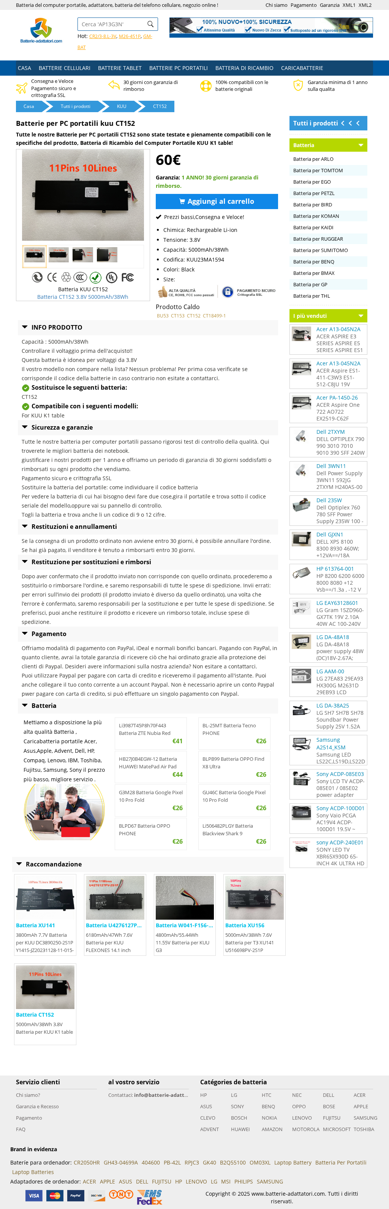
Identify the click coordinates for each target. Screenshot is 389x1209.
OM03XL (260, 1162)
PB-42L (172, 1162)
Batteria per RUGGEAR (318, 238)
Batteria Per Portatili (341, 1162)
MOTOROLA (304, 1129)
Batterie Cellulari (64, 67)
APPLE (361, 1106)
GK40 (209, 1162)
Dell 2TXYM (330, 431)
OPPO (299, 1106)
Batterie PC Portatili (178, 67)
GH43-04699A (121, 1162)
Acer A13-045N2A (338, 329)
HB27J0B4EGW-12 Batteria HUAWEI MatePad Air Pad (148, 762)
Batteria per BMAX (314, 273)
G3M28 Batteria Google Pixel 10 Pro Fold (151, 796)
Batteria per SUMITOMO (320, 250)
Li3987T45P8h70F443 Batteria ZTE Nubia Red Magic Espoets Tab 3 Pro (146, 729)
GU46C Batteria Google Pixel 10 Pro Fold (234, 796)
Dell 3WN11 (331, 466)
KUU (122, 106)
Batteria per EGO (312, 181)
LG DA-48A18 (332, 637)
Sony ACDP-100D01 (340, 808)
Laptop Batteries (33, 1172)
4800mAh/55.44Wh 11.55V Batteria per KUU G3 (182, 942)
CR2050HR (87, 1162)
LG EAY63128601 (337, 602)
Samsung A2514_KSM (331, 743)
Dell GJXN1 (329, 534)
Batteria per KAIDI (313, 227)
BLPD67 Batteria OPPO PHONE (144, 829)
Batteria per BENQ (313, 261)
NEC (297, 1095)
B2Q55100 (233, 1162)
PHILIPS (243, 1181)
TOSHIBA (364, 1129)
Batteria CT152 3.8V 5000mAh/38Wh (82, 296)
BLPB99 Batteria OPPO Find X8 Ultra (233, 762)
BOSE (329, 1106)
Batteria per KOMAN (316, 216)
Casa (24, 67)
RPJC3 (192, 1162)
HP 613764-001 (335, 568)
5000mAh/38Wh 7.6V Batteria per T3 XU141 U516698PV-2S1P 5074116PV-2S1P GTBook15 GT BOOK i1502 (254, 950)
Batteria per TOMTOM (318, 170)
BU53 (163, 316)
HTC (266, 1095)
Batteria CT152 (35, 1014)
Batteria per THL (311, 295)
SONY (237, 1106)
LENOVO (302, 1117)
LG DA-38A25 (332, 705)
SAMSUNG (365, 1117)
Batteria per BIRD (312, 204)
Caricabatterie (302, 67)
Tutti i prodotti (75, 106)
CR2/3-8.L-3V (102, 36)
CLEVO (207, 1117)
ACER (359, 1095)
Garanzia (330, 5)
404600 (151, 1162)
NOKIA (269, 1117)
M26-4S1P (130, 36)
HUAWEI (240, 1129)
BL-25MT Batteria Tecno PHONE (229, 729)
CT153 (178, 316)
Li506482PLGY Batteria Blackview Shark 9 (227, 829)
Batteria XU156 (244, 925)
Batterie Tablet (120, 67)
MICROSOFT (335, 1129)
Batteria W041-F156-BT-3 (188, 925)
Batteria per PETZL (314, 193)
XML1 (349, 5)
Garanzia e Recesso (37, 1106)
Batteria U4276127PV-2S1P (120, 925)
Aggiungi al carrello (220, 201)
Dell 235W (329, 500)
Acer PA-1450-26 (337, 397)
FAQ (20, 1129)
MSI (226, 1181)
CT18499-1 (214, 316)
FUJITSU (331, 1117)
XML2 (365, 5)
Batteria (303, 145)
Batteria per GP (310, 284)
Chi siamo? (28, 1095)
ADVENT (209, 1129)
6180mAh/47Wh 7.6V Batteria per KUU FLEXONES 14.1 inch (109, 942)
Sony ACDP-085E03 (340, 773)
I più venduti (310, 315)
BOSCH (239, 1117)
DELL (328, 1095)
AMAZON (272, 1129)
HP (203, 1095)
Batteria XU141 (35, 925)
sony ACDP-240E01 (340, 842)
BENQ (268, 1106)
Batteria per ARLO (313, 158)
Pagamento (304, 5)
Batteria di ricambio (244, 67)
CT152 (160, 106)
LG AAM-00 (330, 671)
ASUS (206, 1106)
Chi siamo (277, 5)
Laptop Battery (293, 1162)
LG (234, 1095)
